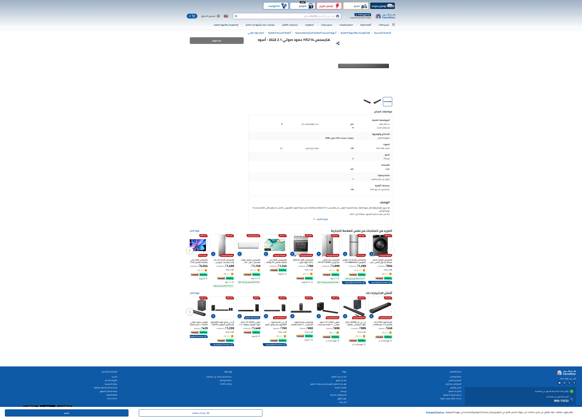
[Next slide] (192, 247)
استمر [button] (66, 413)
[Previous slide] (394, 247)
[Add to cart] (371, 253)
